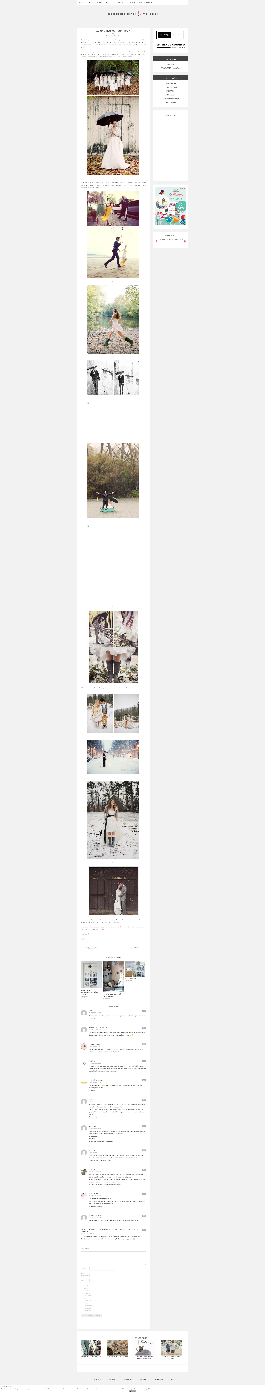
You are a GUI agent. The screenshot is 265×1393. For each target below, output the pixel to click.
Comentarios (91, 948)
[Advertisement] (170, 148)
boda (83, 939)
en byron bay (131, 979)
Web (82, 1280)
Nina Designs (94, 1044)
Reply (144, 1011)
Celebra (99, 2)
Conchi (92, 1169)
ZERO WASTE (122, 2)
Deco (107, 2)
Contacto (149, 2)
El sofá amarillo (96, 1080)
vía (113, 178)
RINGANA (170, 64)
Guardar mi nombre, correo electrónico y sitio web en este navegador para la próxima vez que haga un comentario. (88, 1298)
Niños (132, 2)
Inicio (80, 2)
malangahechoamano (98, 1028)
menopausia (171, 83)
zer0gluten (93, 1194)
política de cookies (126, 1389)
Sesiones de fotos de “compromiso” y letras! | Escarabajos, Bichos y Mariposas (109, 1230)
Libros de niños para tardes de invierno (144, 1357)
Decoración (171, 91)
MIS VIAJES (170, 95)
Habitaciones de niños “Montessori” (113, 995)
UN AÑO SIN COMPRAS (171, 99)
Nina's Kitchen (95, 1215)
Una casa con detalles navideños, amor (90, 992)
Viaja (140, 2)
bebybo (92, 1150)
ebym (136, 948)
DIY (113, 2)
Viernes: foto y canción (91, 1356)
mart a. (92, 1061)
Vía (113, 281)
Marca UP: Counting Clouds (171, 1357)
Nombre (84, 1268)
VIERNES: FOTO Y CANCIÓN (171, 68)
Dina (91, 1011)
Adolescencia (171, 87)
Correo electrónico (85, 1274)
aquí (98, 929)
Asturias (89, 2)
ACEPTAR (132, 1391)
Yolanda (93, 1126)
